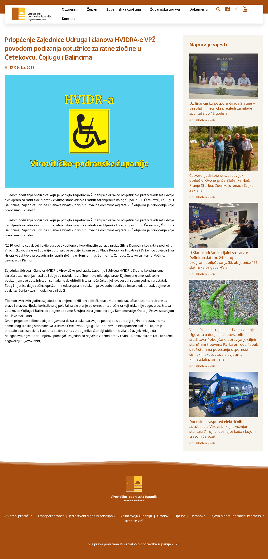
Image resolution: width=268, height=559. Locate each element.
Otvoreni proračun (18, 516)
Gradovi (163, 516)
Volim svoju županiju (136, 516)
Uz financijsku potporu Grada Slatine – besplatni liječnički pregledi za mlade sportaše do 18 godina (222, 108)
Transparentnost (50, 516)
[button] (218, 9)
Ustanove (197, 516)
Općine (179, 516)
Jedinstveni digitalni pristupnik (92, 516)
